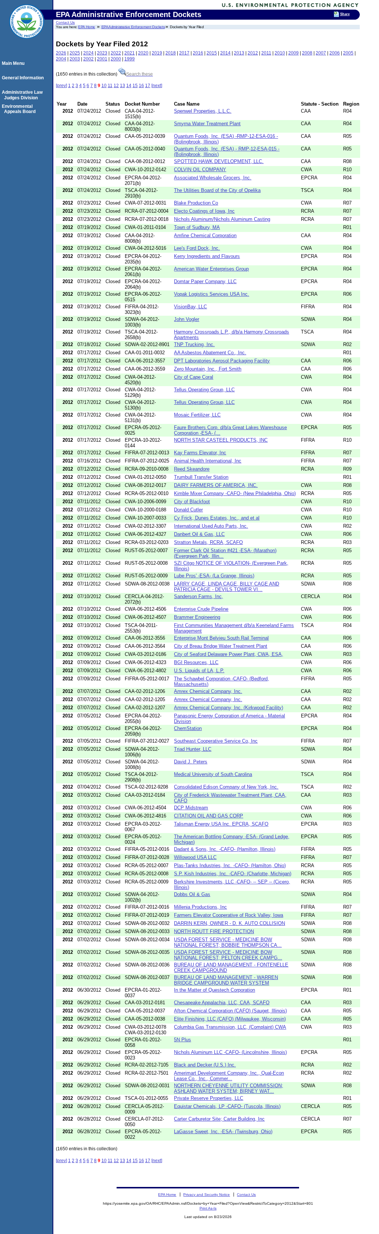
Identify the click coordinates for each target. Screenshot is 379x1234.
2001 (102, 59)
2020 (143, 53)
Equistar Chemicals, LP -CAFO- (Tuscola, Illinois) (227, 1106)
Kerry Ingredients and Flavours (207, 256)
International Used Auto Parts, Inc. (211, 526)
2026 (61, 53)
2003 (75, 59)
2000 (116, 59)
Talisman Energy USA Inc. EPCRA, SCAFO (221, 824)
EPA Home (86, 27)
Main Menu (14, 63)
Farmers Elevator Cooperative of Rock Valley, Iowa (228, 915)
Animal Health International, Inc (207, 461)
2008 (307, 53)
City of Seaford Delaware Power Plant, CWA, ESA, (228, 654)
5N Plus (182, 1039)
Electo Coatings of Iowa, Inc (204, 211)
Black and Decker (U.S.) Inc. (205, 1065)
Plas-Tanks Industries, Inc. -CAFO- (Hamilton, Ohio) (230, 865)
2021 (129, 53)
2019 (157, 53)
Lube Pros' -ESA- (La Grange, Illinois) (214, 575)
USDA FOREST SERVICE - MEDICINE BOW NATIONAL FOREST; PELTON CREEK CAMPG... (228, 955)
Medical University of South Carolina (213, 774)
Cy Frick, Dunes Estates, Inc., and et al (216, 518)
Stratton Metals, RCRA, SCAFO (208, 542)
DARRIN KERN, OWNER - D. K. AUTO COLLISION (229, 923)
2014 (225, 53)
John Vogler (186, 319)
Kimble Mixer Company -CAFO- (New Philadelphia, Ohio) (235, 493)
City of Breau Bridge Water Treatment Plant (220, 646)
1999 (129, 59)
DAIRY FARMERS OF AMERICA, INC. (216, 485)
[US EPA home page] (26, 42)
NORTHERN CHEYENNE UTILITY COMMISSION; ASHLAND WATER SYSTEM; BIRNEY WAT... (228, 1088)
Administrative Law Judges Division (23, 95)
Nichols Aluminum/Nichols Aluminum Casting (222, 219)
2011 (266, 53)
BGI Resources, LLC (196, 662)
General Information (24, 77)
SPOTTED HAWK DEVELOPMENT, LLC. (219, 161)
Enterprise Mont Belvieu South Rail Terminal (221, 638)
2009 (293, 53)
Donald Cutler (188, 509)
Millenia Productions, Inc (200, 907)
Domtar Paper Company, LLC (205, 281)
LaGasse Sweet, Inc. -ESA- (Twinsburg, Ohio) (223, 1131)
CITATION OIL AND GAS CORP (208, 816)
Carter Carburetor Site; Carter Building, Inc (219, 1119)
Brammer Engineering (197, 617)
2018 (170, 53)
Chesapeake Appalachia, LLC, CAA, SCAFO (221, 1002)
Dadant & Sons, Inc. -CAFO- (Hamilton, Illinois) (224, 849)
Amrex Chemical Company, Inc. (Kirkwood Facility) (228, 707)
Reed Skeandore (191, 469)
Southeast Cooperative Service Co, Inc (216, 741)
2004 (61, 59)
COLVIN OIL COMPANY (200, 169)
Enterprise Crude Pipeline (201, 609)
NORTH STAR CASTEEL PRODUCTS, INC (221, 440)
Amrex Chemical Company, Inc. (208, 691)
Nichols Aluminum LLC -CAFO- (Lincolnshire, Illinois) (230, 1052)
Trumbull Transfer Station (201, 477)
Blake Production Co (196, 203)
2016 (198, 53)
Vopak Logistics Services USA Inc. (211, 294)
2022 (116, 53)
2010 (280, 53)
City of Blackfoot (192, 501)
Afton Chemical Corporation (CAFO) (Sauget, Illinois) (230, 1011)
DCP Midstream (191, 807)
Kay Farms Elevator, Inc (200, 452)
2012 (253, 53)
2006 (334, 53)
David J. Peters (190, 761)
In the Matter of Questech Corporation (214, 990)
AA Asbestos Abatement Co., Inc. (210, 352)
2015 (212, 53)
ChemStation (188, 728)
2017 (184, 53)
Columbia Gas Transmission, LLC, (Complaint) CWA (230, 1027)
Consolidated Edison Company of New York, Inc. (226, 787)
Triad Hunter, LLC (192, 749)
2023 (102, 53)
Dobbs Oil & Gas (192, 894)
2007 (321, 53)
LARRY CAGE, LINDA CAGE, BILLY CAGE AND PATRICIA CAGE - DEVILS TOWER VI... (226, 586)
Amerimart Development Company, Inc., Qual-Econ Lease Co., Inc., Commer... (229, 1075)
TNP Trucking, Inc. (194, 344)
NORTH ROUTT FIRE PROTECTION (214, 931)
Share (345, 14)
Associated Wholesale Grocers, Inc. (212, 177)
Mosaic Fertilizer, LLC (197, 415)
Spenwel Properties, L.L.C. (202, 111)
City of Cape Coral (193, 377)
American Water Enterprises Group (211, 269)
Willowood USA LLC (195, 857)
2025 (75, 53)
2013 (239, 53)
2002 (88, 59)
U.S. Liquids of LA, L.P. (199, 670)
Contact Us (65, 22)
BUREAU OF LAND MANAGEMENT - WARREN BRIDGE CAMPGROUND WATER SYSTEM (226, 980)
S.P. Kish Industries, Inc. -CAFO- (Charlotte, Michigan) (232, 873)
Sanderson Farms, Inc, (198, 596)
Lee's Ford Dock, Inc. (197, 248)
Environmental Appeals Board (20, 109)
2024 (88, 53)
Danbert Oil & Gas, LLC (199, 534)
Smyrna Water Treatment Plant (207, 123)
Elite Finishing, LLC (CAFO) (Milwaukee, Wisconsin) (230, 1019)
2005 (348, 53)
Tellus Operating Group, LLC (204, 389)
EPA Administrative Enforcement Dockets (133, 27)
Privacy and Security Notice (206, 1194)
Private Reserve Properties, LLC (208, 1098)
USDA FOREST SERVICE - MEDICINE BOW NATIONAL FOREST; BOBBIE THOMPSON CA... (228, 942)
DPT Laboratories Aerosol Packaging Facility (222, 361)
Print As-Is (208, 1208)
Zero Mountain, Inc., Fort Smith (207, 369)
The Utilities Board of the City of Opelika (217, 190)
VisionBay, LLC (190, 306)
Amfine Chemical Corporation (205, 235)
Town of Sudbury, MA (197, 227)
